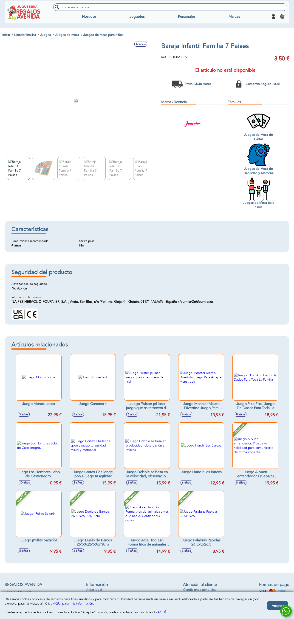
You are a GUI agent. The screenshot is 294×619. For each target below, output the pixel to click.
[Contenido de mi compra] (282, 16)
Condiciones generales (199, 590)
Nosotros (89, 16)
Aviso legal (94, 590)
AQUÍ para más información (73, 603)
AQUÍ (162, 612)
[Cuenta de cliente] (273, 16)
